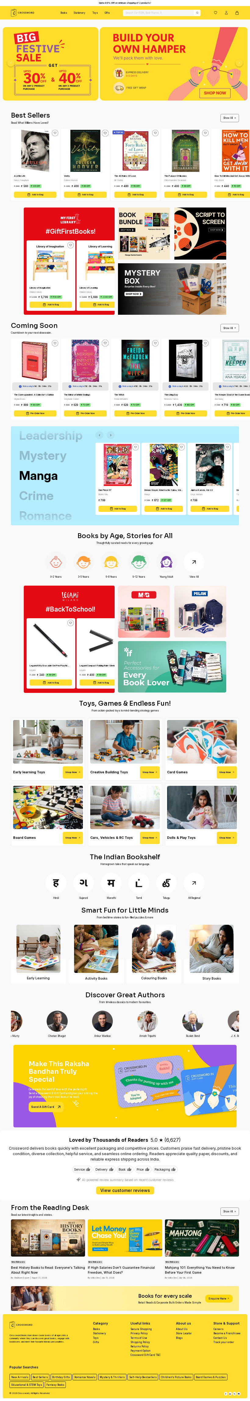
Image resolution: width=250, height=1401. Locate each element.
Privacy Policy (139, 1333)
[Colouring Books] (153, 949)
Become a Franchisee (227, 1333)
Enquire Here (217, 1298)
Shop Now (71, 772)
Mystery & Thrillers (112, 1377)
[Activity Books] (96, 949)
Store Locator (184, 1333)
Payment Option (140, 1350)
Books (63, 12)
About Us (182, 1329)
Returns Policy (139, 1346)
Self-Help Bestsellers (143, 1377)
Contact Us (220, 1337)
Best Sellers (40, 1377)
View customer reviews (125, 1190)
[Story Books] (211, 949)
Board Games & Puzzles (211, 1377)
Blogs (179, 1337)
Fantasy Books (55, 1384)
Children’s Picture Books (176, 1377)
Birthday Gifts (61, 1377)
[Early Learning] (38, 949)
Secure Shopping (141, 1329)
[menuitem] (63, 13)
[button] (215, 12)
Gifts (107, 12)
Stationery (79, 12)
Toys (95, 12)
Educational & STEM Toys (26, 1384)
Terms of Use (138, 1337)
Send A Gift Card (42, 1106)
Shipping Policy (140, 1342)
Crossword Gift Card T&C (145, 1355)
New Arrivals (19, 1377)
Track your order (223, 1342)
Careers (218, 1329)
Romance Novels (84, 1377)
